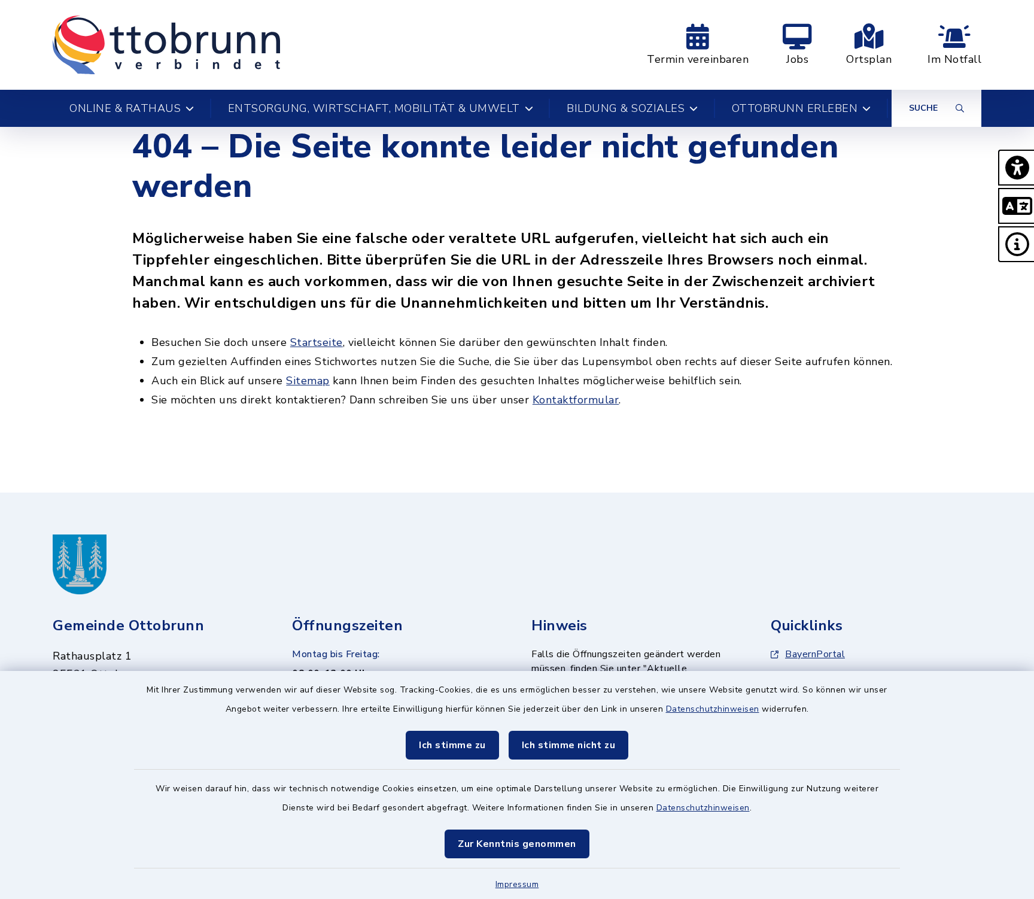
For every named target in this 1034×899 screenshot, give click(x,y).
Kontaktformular (576, 400)
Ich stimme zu (452, 745)
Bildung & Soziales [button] (626, 108)
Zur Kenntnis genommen (517, 844)
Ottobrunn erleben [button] (795, 108)
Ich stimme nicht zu (569, 745)
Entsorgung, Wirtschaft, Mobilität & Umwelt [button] (374, 108)
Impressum (517, 884)
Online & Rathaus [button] (125, 108)
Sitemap (308, 380)
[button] (1016, 168)
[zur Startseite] (166, 45)
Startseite (316, 342)
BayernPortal (815, 654)
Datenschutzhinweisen (712, 709)
